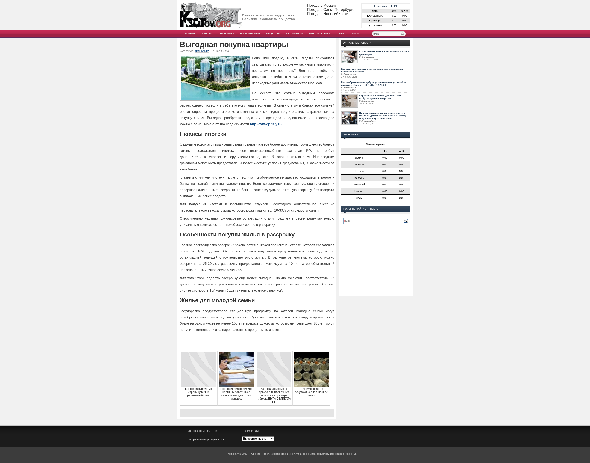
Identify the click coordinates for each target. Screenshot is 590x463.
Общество (273, 33)
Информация (208, 439)
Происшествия (250, 33)
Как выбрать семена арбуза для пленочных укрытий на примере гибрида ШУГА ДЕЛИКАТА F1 (374, 83)
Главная (189, 33)
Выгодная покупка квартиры (234, 44)
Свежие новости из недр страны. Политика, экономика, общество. (290, 453)
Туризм (354, 33)
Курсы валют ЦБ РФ (386, 6)
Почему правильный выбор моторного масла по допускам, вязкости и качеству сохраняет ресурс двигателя (382, 115)
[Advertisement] (257, 341)
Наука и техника (319, 33)
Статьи (220, 439)
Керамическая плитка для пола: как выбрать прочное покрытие (380, 97)
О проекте (195, 439)
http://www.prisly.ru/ (266, 124)
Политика (207, 33)
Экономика (226, 33)
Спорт (340, 33)
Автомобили (294, 33)
